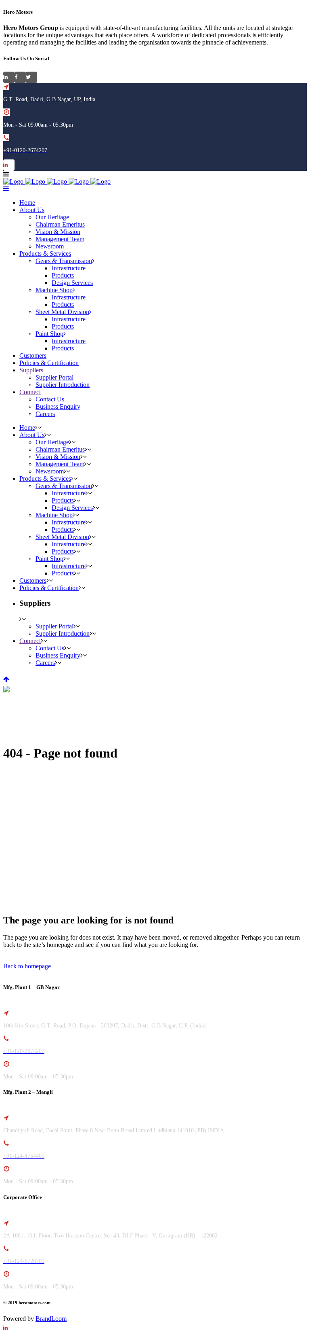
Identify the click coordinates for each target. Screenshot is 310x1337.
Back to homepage (27, 966)
